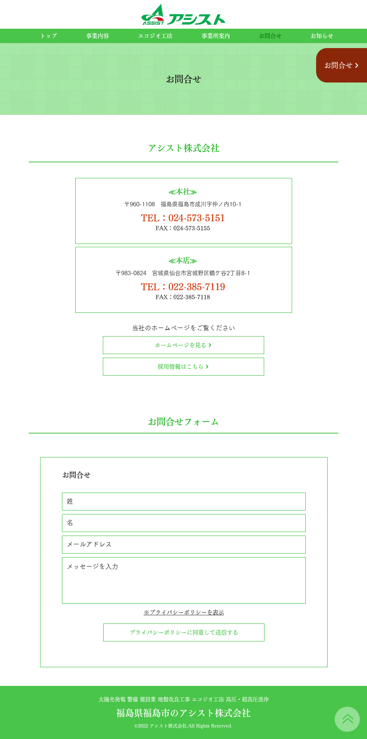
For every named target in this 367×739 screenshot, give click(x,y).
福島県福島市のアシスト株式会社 (183, 713)
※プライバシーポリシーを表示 (184, 612)
